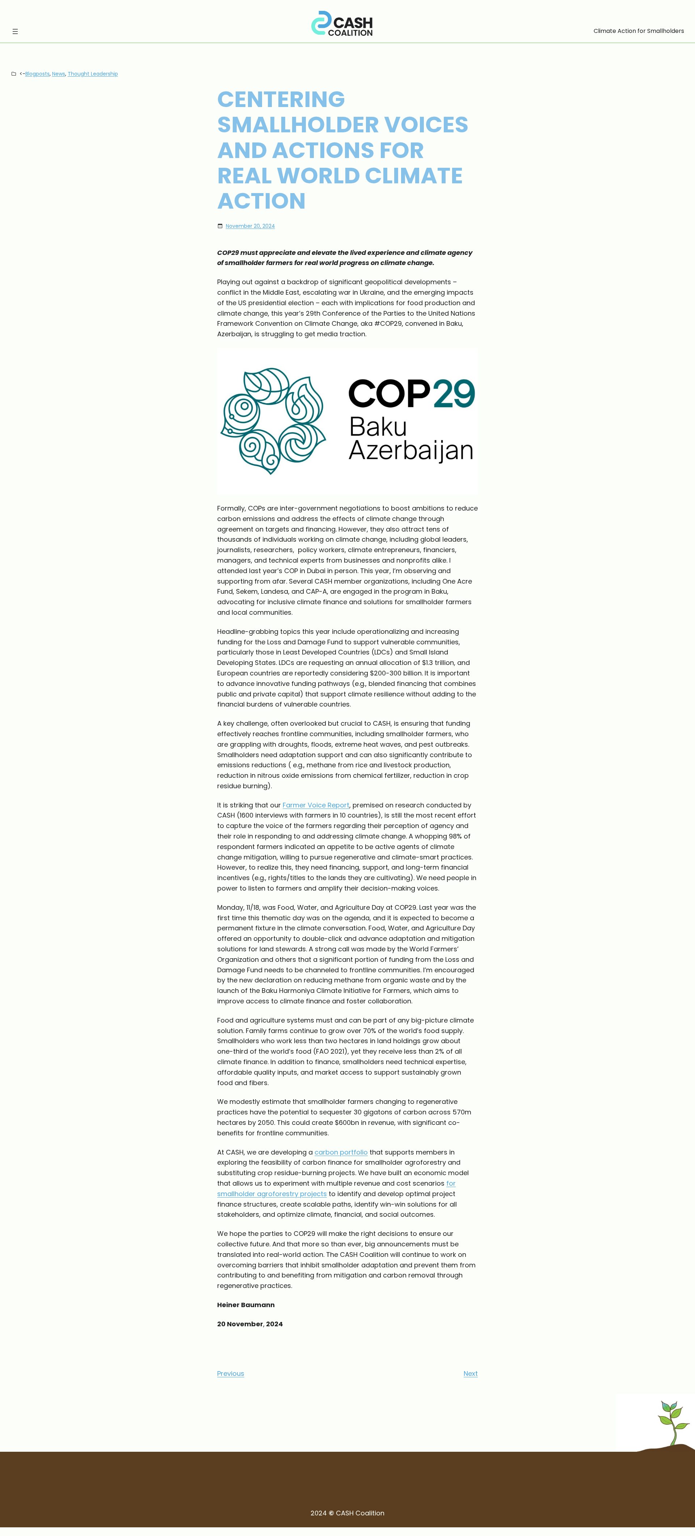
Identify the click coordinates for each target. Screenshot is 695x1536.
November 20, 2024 (250, 226)
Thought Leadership (93, 73)
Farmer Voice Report (316, 805)
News (58, 73)
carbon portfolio (341, 1152)
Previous (230, 1373)
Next (471, 1373)
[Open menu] (15, 31)
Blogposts (37, 73)
